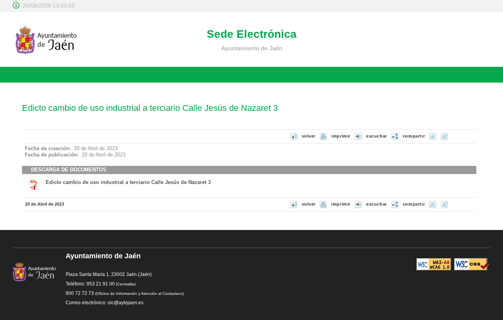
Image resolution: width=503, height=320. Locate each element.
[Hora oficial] (16, 5)
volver (309, 136)
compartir (414, 136)
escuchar (376, 136)
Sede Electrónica (252, 34)
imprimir (341, 136)
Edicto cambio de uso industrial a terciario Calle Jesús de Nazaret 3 (128, 182)
